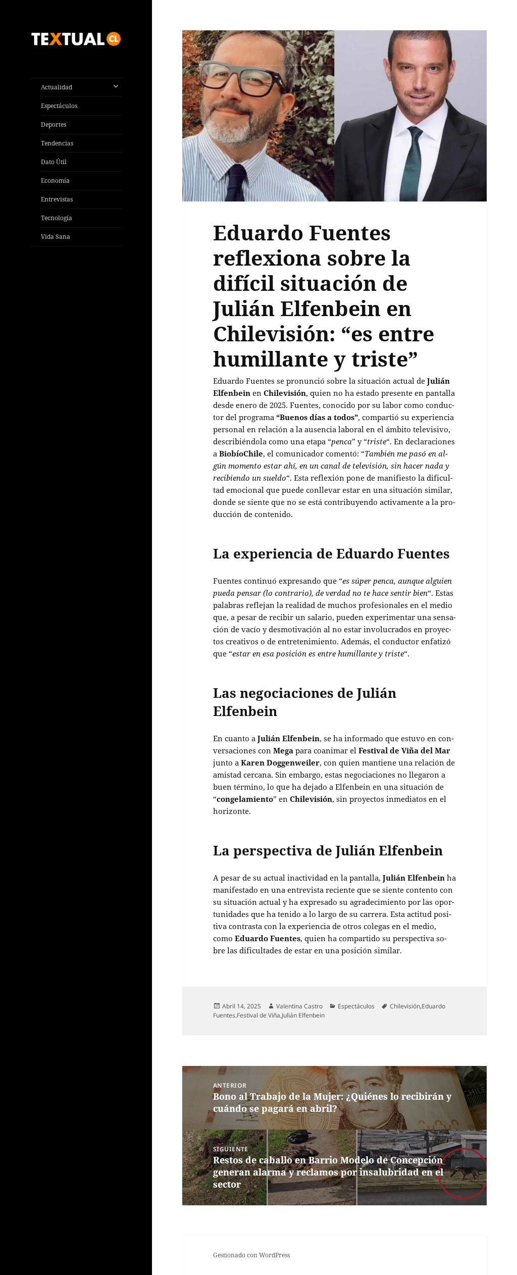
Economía (55, 180)
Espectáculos (59, 105)
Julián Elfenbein (303, 1015)
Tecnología (56, 218)
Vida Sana (55, 236)
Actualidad (56, 87)
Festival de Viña (258, 1015)
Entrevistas (57, 199)
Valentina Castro (299, 1006)
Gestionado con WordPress (251, 1255)
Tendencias (57, 143)
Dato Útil (54, 162)
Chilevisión (405, 1006)
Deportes (53, 124)
